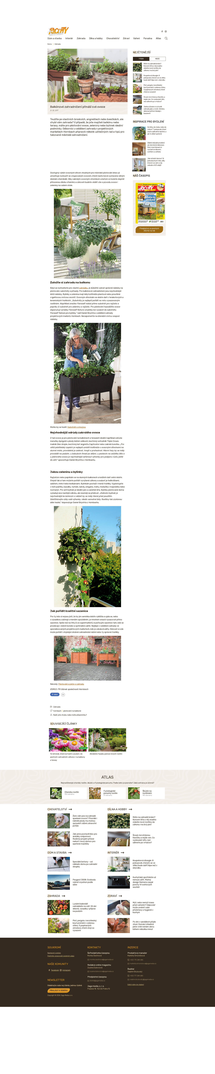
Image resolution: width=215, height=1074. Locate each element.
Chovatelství (112, 38)
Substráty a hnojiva (77, 427)
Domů (49, 44)
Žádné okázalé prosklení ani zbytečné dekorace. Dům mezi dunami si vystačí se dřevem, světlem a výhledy (156, 147)
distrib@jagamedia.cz (97, 981)
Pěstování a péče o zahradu (71, 684)
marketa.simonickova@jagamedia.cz (143, 964)
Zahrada (81, 38)
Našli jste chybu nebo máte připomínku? (70, 715)
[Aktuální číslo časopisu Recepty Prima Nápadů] (150, 225)
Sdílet (55, 695)
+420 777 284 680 (136, 976)
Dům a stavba (54, 38)
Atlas (158, 38)
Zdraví (126, 38)
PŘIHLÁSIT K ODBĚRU (59, 990)
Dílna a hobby (96, 38)
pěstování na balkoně (72, 711)
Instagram (66, 970)
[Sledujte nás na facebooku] (162, 31)
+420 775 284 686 (136, 960)
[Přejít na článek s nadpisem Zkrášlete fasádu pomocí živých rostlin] (107, 739)
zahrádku (83, 288)
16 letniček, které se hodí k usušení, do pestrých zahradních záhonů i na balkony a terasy (67, 757)
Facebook (55, 970)
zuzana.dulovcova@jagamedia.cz (102, 971)
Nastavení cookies (54, 953)
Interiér (69, 38)
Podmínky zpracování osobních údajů (60, 956)
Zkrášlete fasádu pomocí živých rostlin (106, 754)
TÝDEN (141, 59)
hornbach (57, 711)
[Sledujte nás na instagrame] (166, 31)
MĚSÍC (157, 59)
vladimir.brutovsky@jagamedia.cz (142, 979)
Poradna (147, 38)
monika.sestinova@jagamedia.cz (101, 960)
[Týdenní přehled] (63, 695)
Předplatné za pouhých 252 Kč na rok (149, 229)
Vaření (136, 38)
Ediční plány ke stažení (136, 985)
